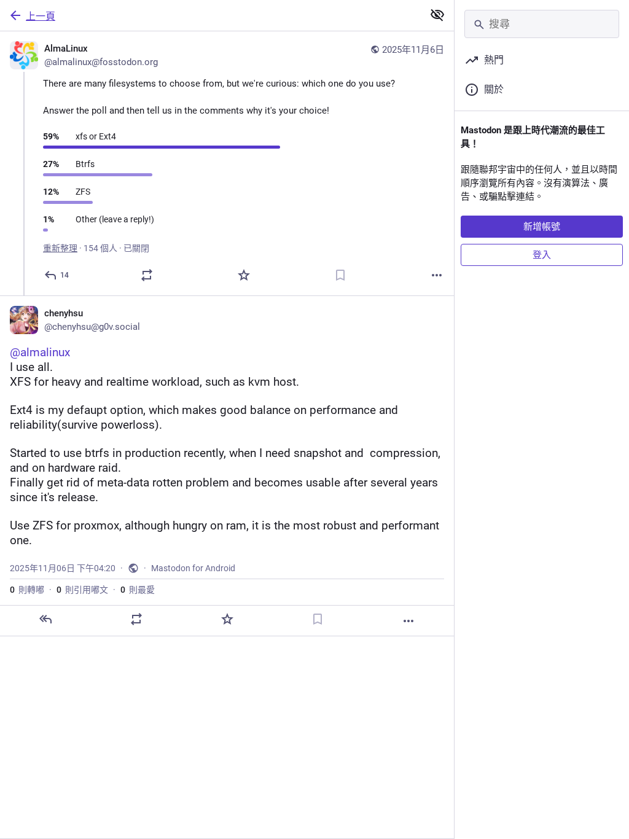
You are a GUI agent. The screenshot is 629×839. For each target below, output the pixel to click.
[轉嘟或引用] (146, 275)
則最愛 (137, 590)
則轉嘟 (27, 590)
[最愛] (243, 275)
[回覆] (45, 619)
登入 (542, 254)
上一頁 (40, 16)
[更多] (436, 275)
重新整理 (60, 248)
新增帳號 (541, 226)
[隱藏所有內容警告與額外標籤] (437, 14)
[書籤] (340, 275)
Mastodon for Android (193, 568)
